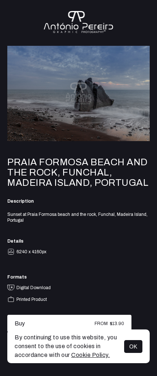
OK (133, 346)
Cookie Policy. (90, 355)
